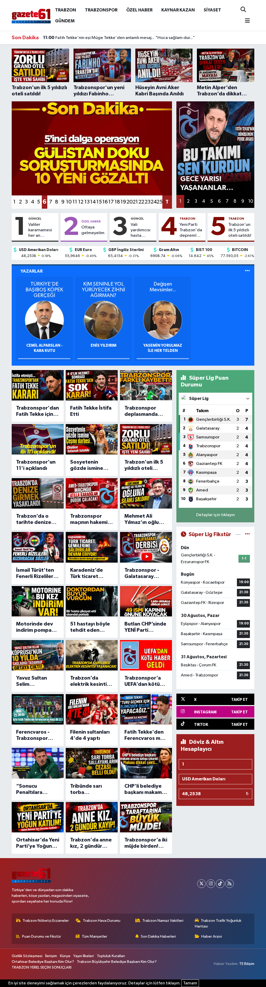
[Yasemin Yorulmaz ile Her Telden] (162, 320)
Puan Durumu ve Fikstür (41, 936)
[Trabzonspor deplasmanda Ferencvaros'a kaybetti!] (146, 385)
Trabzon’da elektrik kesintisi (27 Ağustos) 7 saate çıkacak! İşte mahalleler (90, 681)
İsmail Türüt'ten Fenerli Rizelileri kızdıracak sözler (36, 574)
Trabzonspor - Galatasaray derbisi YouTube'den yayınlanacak (141, 574)
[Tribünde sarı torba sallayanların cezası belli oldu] (92, 763)
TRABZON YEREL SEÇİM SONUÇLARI (41, 967)
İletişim (51, 956)
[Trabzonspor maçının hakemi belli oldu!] (92, 493)
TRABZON (65, 10)
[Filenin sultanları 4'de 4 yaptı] (92, 709)
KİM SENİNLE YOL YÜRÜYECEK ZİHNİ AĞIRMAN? (103, 289)
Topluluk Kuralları (111, 956)
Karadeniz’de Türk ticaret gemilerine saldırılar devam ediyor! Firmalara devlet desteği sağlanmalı (90, 574)
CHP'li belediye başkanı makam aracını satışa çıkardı (143, 789)
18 (117, 202)
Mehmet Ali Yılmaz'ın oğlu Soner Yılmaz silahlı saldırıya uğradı (142, 519)
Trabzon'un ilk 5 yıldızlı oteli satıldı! (239, 230)
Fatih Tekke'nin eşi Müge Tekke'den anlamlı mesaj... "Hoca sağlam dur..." (119, 37)
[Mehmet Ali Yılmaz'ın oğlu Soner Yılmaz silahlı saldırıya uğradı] (146, 493)
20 (129, 202)
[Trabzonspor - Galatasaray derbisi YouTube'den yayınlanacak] (146, 547)
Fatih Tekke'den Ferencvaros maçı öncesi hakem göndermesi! (145, 735)
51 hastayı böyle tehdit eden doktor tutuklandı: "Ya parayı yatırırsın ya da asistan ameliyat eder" (90, 627)
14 (93, 202)
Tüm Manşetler (94, 936)
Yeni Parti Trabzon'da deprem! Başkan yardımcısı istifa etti (190, 230)
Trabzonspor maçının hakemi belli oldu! (89, 519)
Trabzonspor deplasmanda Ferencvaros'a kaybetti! (141, 411)
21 (135, 202)
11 (74, 202)
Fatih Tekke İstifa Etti (90, 411)
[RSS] (229, 883)
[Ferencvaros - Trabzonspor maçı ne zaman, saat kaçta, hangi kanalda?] (38, 709)
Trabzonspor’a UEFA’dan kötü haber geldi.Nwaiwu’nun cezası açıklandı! (144, 681)
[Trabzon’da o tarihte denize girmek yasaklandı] (38, 493)
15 (99, 202)
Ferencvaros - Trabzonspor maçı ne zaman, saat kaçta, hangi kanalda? (37, 735)
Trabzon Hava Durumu (101, 921)
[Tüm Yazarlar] (247, 271)
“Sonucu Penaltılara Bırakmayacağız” (36, 789)
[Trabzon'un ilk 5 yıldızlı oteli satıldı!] (146, 439)
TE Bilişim (246, 964)
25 (159, 202)
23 (147, 202)
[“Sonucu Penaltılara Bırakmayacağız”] (38, 763)
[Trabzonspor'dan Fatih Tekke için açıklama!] (38, 385)
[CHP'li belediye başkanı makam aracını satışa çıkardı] (146, 763)
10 (68, 202)
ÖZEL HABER (139, 10)
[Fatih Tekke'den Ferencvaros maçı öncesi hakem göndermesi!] (146, 709)
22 (141, 202)
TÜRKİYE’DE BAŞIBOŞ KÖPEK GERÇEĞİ (44, 289)
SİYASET (212, 10)
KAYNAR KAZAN (178, 10)
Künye (65, 956)
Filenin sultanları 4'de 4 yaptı (90, 735)
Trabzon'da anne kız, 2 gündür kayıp (91, 843)
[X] (201, 883)
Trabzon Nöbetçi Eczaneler (46, 921)
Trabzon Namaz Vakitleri (162, 921)
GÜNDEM (65, 21)
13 (87, 202)
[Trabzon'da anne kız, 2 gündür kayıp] (92, 817)
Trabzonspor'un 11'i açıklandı (36, 465)
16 (105, 202)
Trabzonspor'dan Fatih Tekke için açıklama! (37, 411)
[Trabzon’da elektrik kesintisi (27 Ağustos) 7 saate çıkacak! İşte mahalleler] (92, 655)
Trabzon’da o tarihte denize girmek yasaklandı (33, 519)
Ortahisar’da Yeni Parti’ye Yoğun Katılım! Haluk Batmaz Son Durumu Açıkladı (37, 843)
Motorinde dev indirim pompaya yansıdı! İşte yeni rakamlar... (36, 627)
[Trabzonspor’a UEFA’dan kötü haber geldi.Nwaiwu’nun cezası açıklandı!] (146, 655)
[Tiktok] (220, 883)
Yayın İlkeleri (83, 956)
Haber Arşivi (211, 936)
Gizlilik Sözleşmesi (27, 956)
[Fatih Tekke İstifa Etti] (92, 385)
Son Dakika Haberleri (158, 936)
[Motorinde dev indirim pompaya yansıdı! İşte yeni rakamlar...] (38, 601)
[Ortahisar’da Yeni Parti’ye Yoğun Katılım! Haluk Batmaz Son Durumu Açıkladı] (38, 817)
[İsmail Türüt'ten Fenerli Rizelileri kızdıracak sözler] (38, 547)
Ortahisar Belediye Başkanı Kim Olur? (43, 962)
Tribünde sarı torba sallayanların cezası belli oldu (89, 789)
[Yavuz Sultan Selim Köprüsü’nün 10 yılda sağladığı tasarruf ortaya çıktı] (38, 655)
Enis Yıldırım (103, 345)
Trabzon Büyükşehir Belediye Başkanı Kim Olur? (117, 962)
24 (153, 202)
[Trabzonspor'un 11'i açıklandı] (38, 439)
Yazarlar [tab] (32, 271)
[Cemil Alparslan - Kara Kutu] (44, 320)
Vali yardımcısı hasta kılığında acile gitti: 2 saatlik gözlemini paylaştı (142, 230)
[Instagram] (211, 883)
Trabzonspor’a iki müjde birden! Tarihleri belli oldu (146, 843)
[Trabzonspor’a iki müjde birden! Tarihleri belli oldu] (146, 817)
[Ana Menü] (245, 21)
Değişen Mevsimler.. (163, 286)
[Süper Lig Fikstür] (247, 534)
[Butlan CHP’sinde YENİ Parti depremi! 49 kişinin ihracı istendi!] (146, 601)
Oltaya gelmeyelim (92, 230)
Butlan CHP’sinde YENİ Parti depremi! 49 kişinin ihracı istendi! (145, 627)
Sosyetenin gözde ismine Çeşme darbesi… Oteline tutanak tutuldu (91, 465)
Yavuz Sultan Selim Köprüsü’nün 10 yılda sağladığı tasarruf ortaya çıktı (35, 681)
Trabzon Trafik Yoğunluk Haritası (218, 923)
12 (80, 202)
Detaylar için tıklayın (215, 515)
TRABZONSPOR (101, 10)
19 (123, 202)
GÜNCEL (35, 218)
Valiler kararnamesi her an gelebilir (40, 230)
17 (111, 202)
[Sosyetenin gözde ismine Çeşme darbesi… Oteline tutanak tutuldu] (92, 439)
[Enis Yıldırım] (103, 320)
